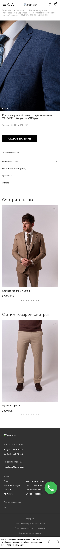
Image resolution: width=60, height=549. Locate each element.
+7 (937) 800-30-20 (13, 449)
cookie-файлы (22, 539)
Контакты (8, 494)
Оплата (5, 183)
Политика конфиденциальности (30, 523)
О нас (6, 481)
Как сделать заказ (35, 481)
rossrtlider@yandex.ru (14, 467)
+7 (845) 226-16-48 (13, 454)
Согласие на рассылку (30, 533)
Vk (5, 507)
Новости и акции (12, 485)
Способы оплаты (34, 489)
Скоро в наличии (19, 138)
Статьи (7, 489)
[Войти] (12, 4)
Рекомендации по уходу (14, 168)
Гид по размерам (34, 485)
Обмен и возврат (34, 494)
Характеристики (10, 161)
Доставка (7, 175)
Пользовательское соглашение (30, 528)
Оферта (30, 518)
